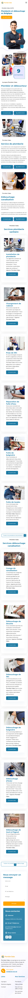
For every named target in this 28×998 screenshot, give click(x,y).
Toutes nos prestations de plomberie (13, 535)
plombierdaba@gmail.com (13, 927)
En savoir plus (6, 17)
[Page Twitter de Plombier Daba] (6, 937)
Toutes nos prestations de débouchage (14, 863)
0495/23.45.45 (21, 113)
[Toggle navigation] (26, 2)
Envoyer (14, 903)
